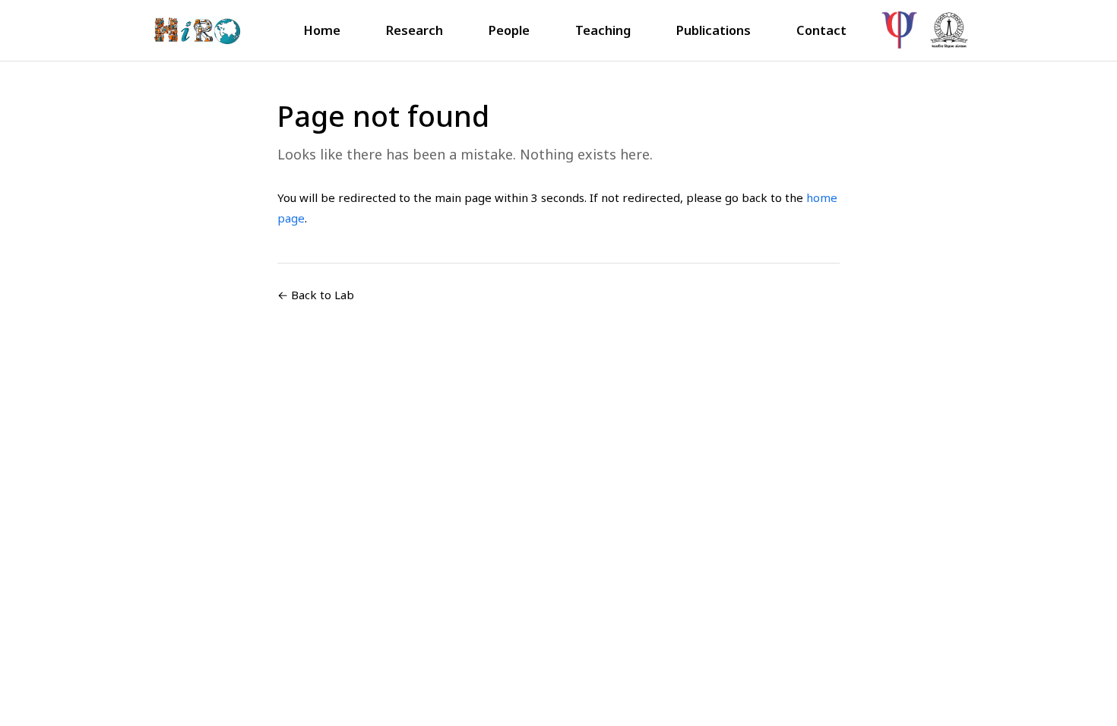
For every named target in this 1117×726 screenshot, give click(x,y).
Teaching (603, 30)
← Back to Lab (315, 294)
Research (414, 30)
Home (321, 30)
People (509, 30)
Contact (821, 30)
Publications (713, 30)
